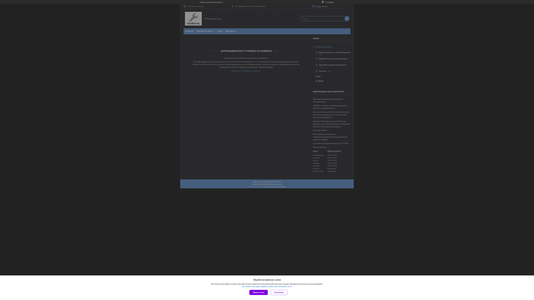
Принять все (258, 292)
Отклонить (279, 292)
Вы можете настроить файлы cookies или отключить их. (266, 286)
